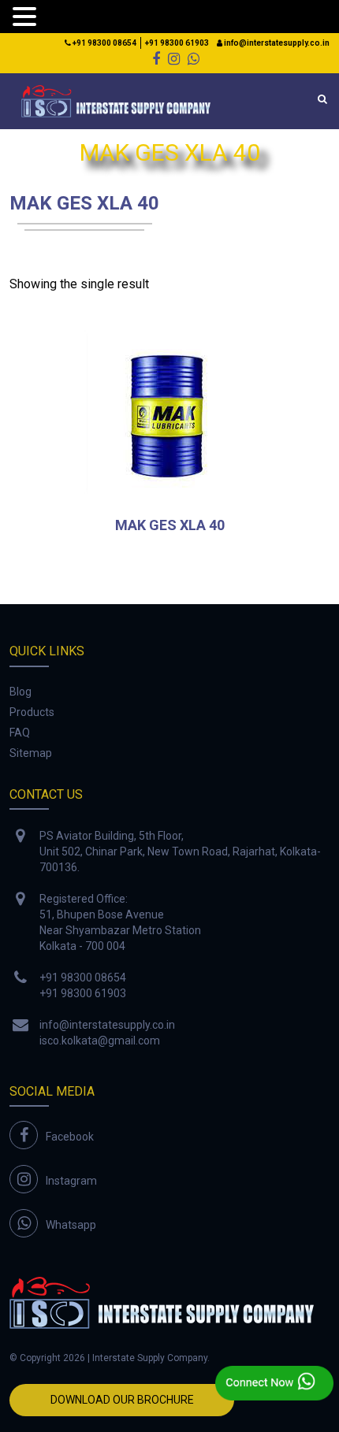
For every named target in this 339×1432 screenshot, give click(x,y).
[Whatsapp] (193, 59)
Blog (20, 691)
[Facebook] (156, 59)
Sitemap (30, 753)
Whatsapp (71, 1225)
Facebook (70, 1136)
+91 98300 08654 (103, 43)
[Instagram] (174, 59)
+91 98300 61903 (177, 43)
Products (31, 712)
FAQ (19, 732)
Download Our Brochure (122, 1399)
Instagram (71, 1180)
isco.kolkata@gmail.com (99, 1040)
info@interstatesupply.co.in (276, 43)
